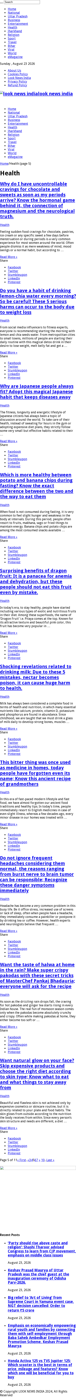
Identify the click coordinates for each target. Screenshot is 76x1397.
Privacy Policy (17, 81)
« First (21, 1160)
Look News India (19, 78)
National (14, 13)
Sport (12, 38)
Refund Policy (17, 85)
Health (12, 27)
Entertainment (18, 24)
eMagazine (15, 57)
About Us (14, 70)
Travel (12, 42)
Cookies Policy (18, 74)
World (12, 53)
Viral (11, 49)
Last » (50, 1160)
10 (43, 1160)
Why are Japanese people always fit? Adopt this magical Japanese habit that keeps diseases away (36, 391)
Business (14, 20)
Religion (13, 35)
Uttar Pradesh (17, 16)
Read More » (8, 257)
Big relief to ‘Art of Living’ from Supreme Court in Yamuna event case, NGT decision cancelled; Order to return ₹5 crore (41, 1304)
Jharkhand (15, 31)
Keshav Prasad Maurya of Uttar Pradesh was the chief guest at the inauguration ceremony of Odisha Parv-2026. (38, 1276)
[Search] (1, 2)
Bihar (11, 46)
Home (12, 9)
